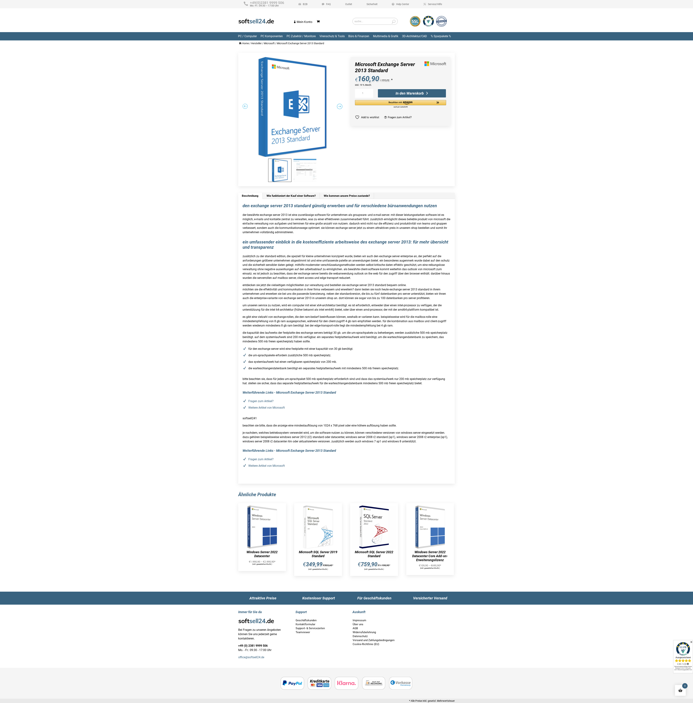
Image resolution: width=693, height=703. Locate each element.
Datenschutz (360, 636)
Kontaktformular (305, 624)
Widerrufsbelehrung (364, 632)
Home (245, 43)
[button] (400, 104)
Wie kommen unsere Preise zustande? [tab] (347, 195)
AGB (355, 628)
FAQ (328, 4)
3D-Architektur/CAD (414, 36)
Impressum (359, 620)
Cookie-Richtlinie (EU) (366, 644)
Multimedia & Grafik (385, 36)
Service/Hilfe (435, 4)
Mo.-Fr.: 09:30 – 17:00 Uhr (267, 4)
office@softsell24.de (251, 657)
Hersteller (256, 43)
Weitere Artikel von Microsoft (266, 407)
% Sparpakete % (441, 36)
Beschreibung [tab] (250, 195)
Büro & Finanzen (358, 36)
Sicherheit (372, 4)
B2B (305, 4)
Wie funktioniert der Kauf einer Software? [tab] (291, 195)
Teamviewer (303, 632)
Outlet (348, 4)
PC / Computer (247, 36)
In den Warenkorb (410, 93)
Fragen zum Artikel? (400, 117)
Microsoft (269, 43)
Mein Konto (304, 22)
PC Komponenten (272, 36)
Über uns (358, 624)
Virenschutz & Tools (332, 36)
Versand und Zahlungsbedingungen (374, 640)
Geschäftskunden (306, 620)
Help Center (402, 4)
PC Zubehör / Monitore (301, 36)
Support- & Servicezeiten (310, 628)
